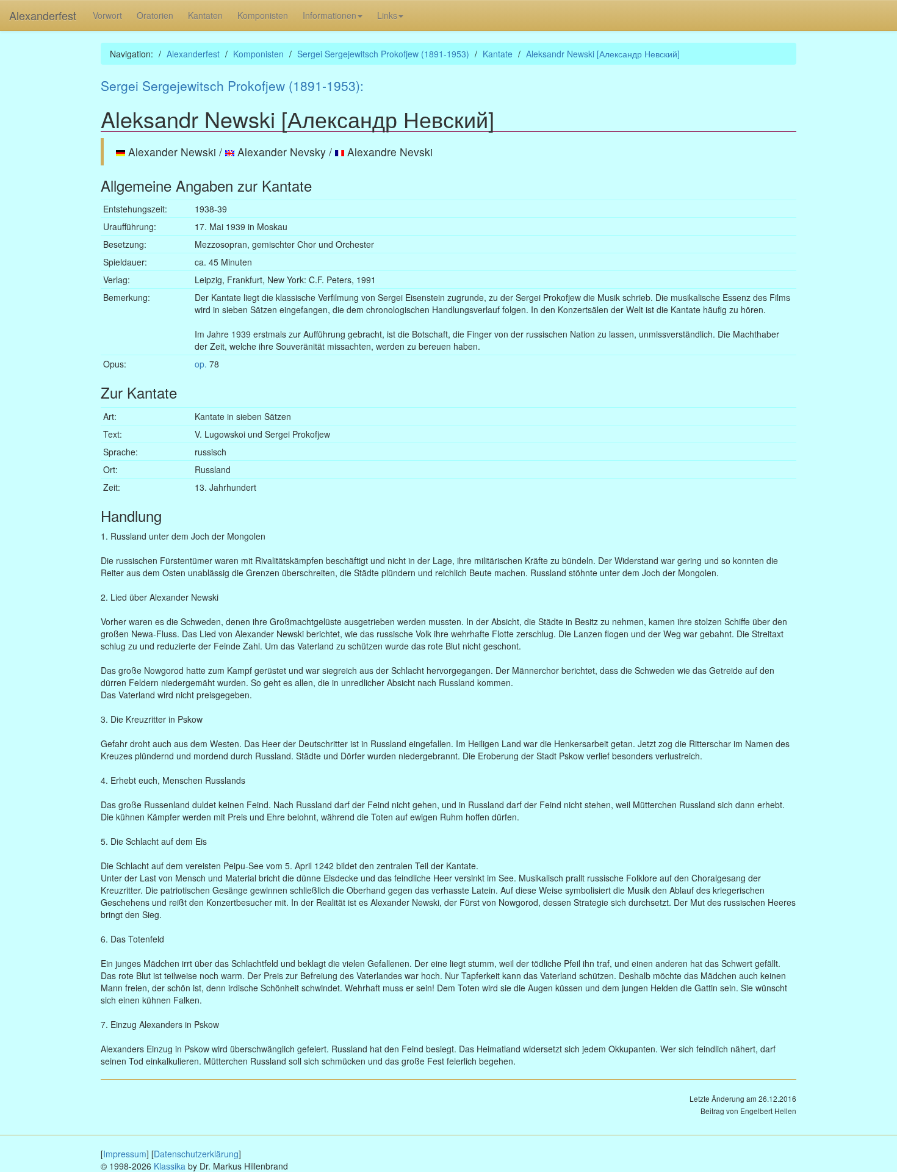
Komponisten (262, 15)
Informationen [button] (329, 15)
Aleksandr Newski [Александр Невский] (603, 54)
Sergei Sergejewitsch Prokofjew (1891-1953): (232, 85)
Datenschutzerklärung (196, 1154)
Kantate (498, 54)
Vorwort (107, 15)
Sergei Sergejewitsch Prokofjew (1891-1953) (383, 54)
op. (201, 364)
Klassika (170, 1166)
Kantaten (205, 15)
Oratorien (155, 15)
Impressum (124, 1154)
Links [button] (387, 15)
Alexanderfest (42, 15)
